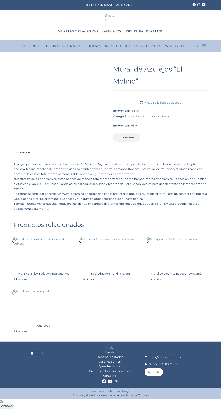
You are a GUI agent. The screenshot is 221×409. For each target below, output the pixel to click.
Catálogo (137, 116)
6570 (134, 125)
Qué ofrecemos (129, 46)
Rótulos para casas (157, 116)
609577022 (171, 364)
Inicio (20, 46)
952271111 (155, 364)
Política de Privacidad (105, 395)
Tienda (33, 46)
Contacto (189, 46)
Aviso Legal (80, 395)
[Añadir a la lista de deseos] (14, 241)
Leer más (21, 279)
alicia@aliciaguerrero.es (165, 357)
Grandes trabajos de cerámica (110, 371)
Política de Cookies (135, 395)
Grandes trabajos (162, 46)
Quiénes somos (100, 46)
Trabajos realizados (63, 46)
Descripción (22, 152)
